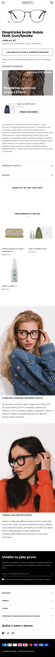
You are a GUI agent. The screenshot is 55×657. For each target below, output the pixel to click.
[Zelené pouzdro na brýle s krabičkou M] (14, 233)
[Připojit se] (49, 574)
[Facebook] (3, 633)
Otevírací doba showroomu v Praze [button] (21, 616)
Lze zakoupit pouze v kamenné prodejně (28, 52)
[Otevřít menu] (6, 2)
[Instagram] (13, 633)
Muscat (7, 651)
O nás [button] (5, 608)
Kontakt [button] (6, 593)
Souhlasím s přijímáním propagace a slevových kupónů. (27, 579)
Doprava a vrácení (11, 165)
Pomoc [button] (5, 601)
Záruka (6, 175)
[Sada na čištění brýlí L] (41, 233)
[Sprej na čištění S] (14, 270)
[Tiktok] (8, 633)
